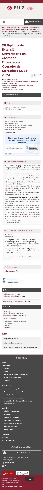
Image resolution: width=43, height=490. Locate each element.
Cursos (8, 27)
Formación (7, 414)
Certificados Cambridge (12, 420)
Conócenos (6, 366)
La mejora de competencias (14, 389)
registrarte (12, 188)
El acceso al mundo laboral (13, 392)
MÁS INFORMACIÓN (11, 271)
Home (4, 363)
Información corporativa (12, 378)
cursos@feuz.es (21, 214)
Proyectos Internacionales (13, 423)
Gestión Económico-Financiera (23, 85)
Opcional (15, 27)
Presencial (24, 27)
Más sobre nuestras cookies (12, 486)
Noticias (5, 437)
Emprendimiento (10, 429)
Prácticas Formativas (11, 411)
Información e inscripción (13, 343)
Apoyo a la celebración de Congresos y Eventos (21, 347)
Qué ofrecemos (7, 386)
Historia (6, 369)
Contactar (8, 466)
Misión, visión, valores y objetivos (16, 375)
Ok (30, 479)
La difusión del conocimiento (14, 395)
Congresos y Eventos (10, 339)
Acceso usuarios (35, 22)
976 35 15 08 (9, 463)
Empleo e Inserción (10, 426)
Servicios (5, 408)
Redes (6, 372)
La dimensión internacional (13, 398)
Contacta (7, 381)
